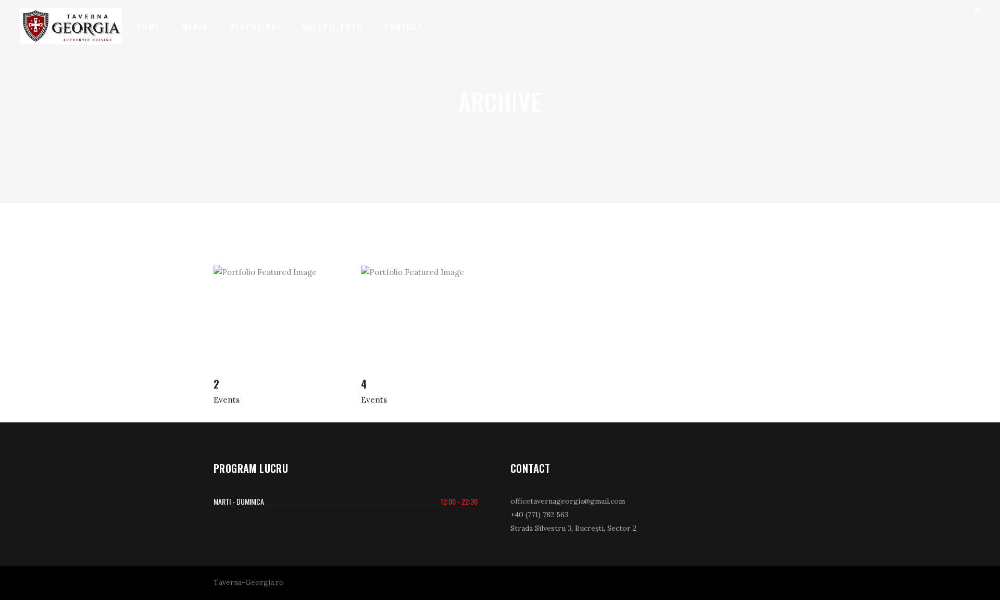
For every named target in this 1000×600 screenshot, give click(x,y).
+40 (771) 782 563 (539, 514)
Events (227, 400)
